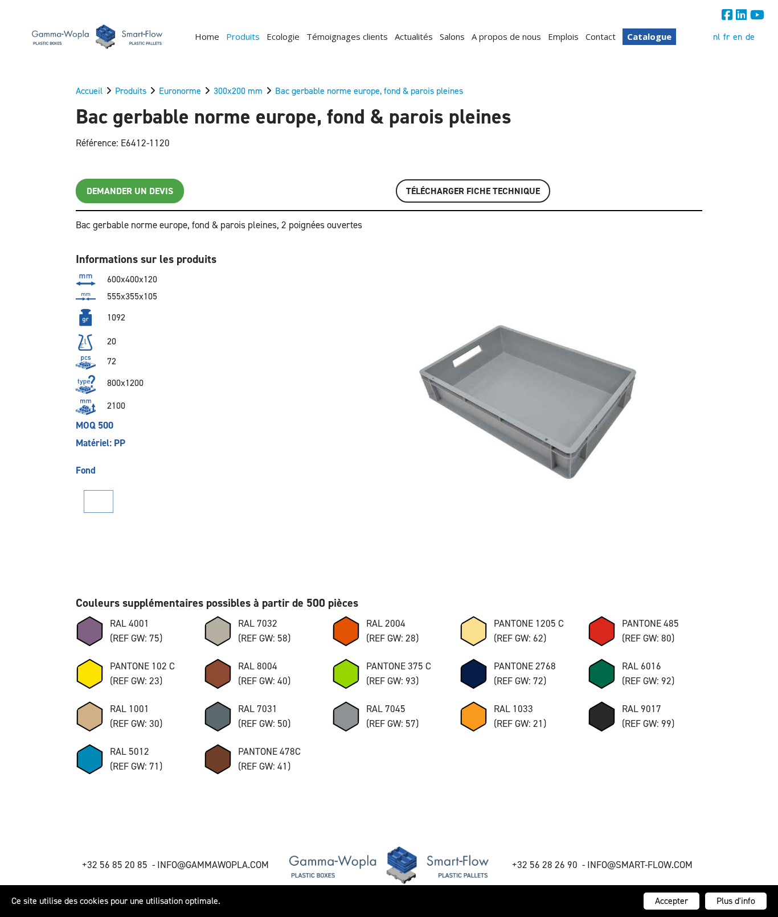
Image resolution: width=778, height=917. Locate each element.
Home (207, 36)
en (737, 37)
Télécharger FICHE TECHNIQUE (473, 191)
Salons (452, 36)
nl (716, 37)
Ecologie (283, 36)
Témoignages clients (347, 36)
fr (726, 37)
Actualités (414, 36)
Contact (600, 36)
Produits (243, 36)
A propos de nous (506, 36)
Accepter (671, 901)
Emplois (563, 36)
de (750, 37)
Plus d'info (735, 901)
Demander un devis (130, 191)
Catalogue (649, 36)
